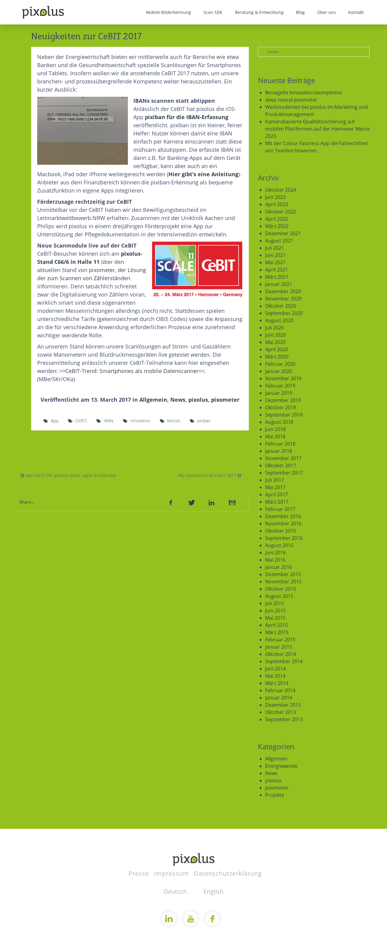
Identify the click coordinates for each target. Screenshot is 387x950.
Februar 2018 (280, 443)
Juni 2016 (275, 552)
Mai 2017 (275, 487)
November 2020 (283, 298)
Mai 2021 (275, 262)
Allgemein (153, 399)
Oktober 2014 (280, 654)
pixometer (225, 399)
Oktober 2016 (280, 530)
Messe (173, 420)
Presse (139, 873)
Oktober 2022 (280, 211)
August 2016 (279, 545)
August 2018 (279, 422)
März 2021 (276, 277)
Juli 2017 (274, 480)
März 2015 (276, 632)
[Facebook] (171, 502)
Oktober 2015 (280, 588)
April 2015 (276, 625)
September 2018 (284, 414)
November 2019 (283, 378)
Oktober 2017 (280, 465)
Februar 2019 (280, 385)
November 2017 (283, 458)
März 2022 (276, 226)
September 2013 (284, 719)
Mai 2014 (275, 676)
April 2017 (276, 494)
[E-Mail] (232, 502)
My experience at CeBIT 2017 (208, 475)
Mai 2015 (275, 617)
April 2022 (276, 219)
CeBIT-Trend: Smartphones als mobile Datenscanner (132, 370)
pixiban (203, 420)
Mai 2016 (275, 559)
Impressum (172, 873)
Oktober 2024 (280, 189)
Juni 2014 (275, 668)
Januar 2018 (278, 451)
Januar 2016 (278, 567)
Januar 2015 (278, 647)
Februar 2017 (280, 509)
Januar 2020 (278, 371)
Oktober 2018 (280, 407)
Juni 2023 (275, 197)
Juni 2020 (275, 335)
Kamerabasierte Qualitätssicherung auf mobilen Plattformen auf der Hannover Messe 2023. (317, 128)
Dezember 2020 (283, 291)
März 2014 (276, 683)
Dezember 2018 (283, 400)
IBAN (108, 420)
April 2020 (276, 349)
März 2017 (276, 501)
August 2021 (279, 240)
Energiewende (281, 766)
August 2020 (279, 320)
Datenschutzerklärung (228, 873)
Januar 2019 (278, 393)
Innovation (140, 420)
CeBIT (80, 420)
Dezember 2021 (283, 233)
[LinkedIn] (211, 502)
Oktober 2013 (280, 712)
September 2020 (284, 313)
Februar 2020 (280, 364)
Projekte (274, 795)
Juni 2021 (275, 255)
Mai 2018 (275, 436)
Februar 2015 (280, 639)
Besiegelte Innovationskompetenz (303, 92)
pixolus (198, 399)
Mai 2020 (275, 342)
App (54, 420)
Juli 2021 (274, 248)
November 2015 (283, 581)
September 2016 (284, 538)
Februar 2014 (280, 690)
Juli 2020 (274, 327)
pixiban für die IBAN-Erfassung (186, 117)
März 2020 (276, 356)
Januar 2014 (278, 697)
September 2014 (284, 661)
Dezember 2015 (283, 574)
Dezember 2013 (283, 705)
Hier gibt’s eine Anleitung (203, 174)
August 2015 (279, 596)
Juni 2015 (275, 610)
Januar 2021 (278, 284)
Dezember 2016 (283, 516)
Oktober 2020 (280, 306)
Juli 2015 (274, 603)
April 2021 (276, 269)
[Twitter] (191, 502)
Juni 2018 (275, 429)
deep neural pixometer (291, 99)
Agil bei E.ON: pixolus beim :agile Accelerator (70, 475)
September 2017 (284, 472)
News (177, 399)
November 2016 (283, 523)
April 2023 (276, 204)
